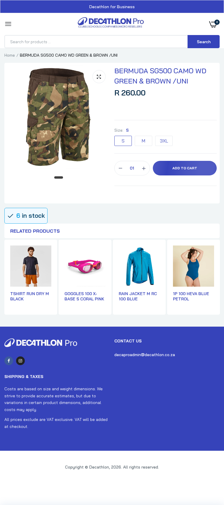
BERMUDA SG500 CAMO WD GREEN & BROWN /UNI (160, 75)
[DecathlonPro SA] (110, 24)
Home (9, 55)
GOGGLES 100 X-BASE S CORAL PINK (84, 296)
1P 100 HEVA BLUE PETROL (191, 296)
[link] (208, 468)
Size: (121, 130)
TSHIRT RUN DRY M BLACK (29, 296)
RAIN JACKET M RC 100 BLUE (138, 296)
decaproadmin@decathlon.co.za (144, 354)
